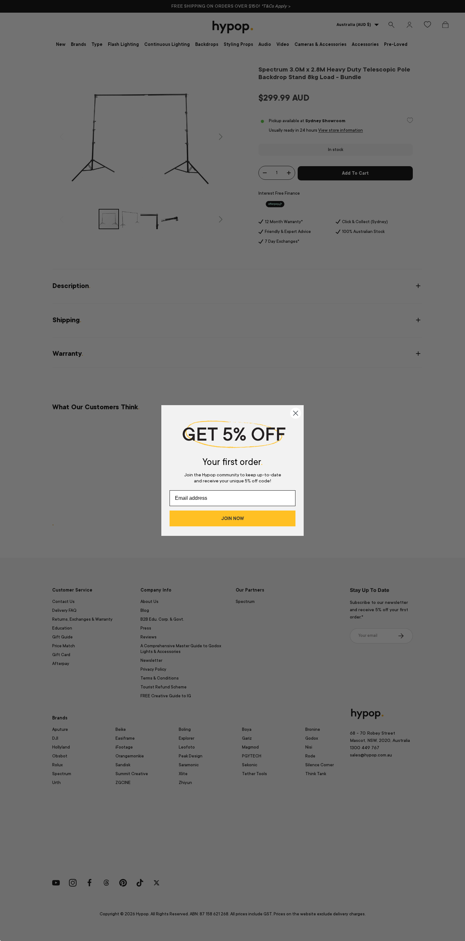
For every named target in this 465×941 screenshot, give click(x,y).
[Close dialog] (295, 413)
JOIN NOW (232, 518)
